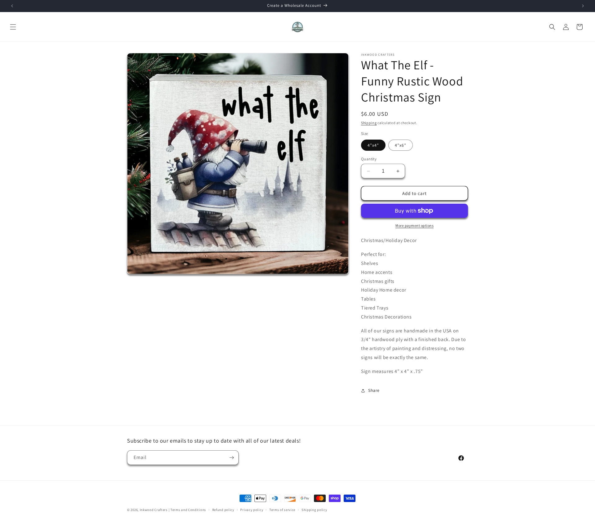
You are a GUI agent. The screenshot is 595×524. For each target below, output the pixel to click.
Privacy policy (251, 510)
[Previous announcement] (12, 6)
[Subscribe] (231, 457)
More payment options (414, 225)
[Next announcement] (583, 6)
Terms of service (282, 510)
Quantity (369, 159)
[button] (13, 27)
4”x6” (400, 145)
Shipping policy (314, 510)
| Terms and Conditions (187, 510)
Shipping (369, 122)
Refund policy (223, 510)
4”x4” (373, 145)
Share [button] (374, 390)
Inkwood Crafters (154, 510)
